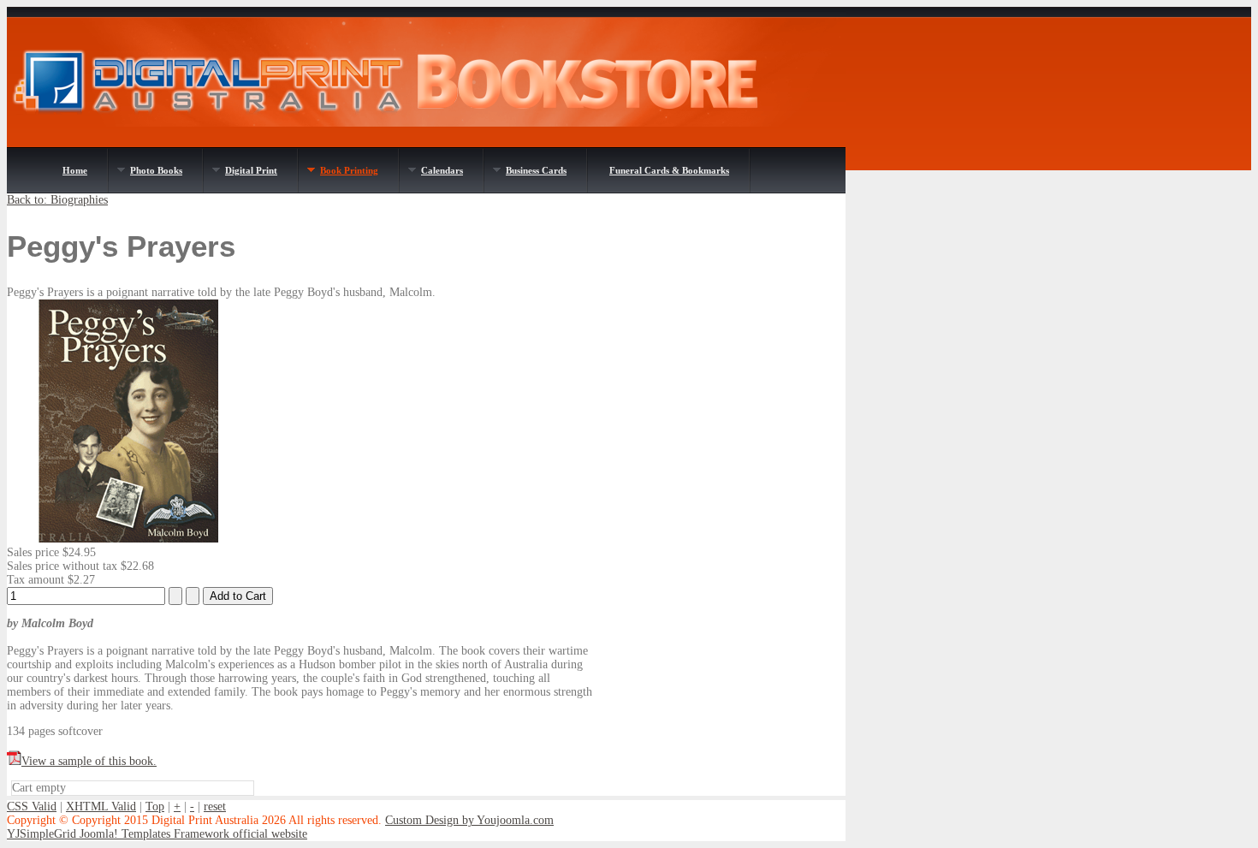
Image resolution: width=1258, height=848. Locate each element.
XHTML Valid (101, 806)
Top (154, 806)
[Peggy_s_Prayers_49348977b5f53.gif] (128, 538)
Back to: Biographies (57, 199)
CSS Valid (31, 806)
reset (215, 806)
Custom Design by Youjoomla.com (469, 820)
